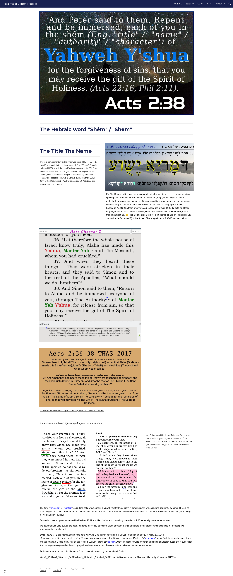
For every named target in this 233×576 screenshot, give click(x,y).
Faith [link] (188, 3)
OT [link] (199, 3)
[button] (230, 4)
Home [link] (177, 3)
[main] (116, 129)
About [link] (219, 3)
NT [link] (208, 3)
